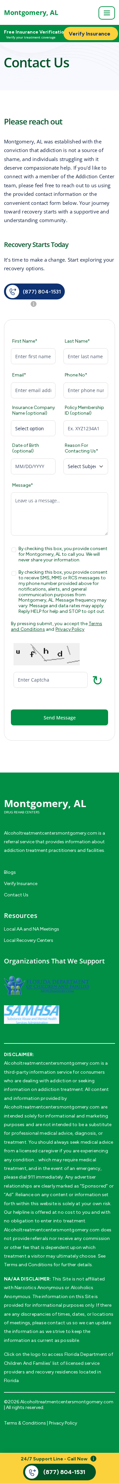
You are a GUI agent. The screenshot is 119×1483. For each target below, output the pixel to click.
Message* (22, 485)
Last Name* (77, 341)
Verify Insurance (20, 883)
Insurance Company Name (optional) (33, 410)
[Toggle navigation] (107, 13)
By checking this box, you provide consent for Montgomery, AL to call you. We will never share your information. (63, 554)
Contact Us (16, 895)
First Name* (24, 341)
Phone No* (76, 375)
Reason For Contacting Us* (81, 448)
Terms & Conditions (25, 1423)
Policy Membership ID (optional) (84, 410)
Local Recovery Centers (28, 940)
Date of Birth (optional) (25, 448)
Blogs (10, 872)
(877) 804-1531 (42, 291)
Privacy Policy (70, 629)
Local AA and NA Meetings (31, 929)
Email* (19, 375)
